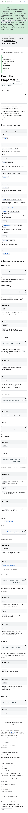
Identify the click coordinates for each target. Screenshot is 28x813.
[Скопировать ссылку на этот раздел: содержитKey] (12, 286)
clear (4, 138)
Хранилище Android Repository (8, 745)
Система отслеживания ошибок (9, 796)
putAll (4, 211)
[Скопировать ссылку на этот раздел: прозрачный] (11, 266)
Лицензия (17, 804)
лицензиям (12, 732)
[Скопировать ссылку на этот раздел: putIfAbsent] (11, 575)
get (4, 162)
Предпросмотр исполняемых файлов (10, 752)
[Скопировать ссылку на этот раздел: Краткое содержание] (22, 125)
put (4, 199)
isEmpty (5, 187)
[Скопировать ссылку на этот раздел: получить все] (12, 394)
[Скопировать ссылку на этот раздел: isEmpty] (8, 423)
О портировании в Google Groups (9, 778)
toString (5, 253)
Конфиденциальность (7, 806)
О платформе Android (6, 801)
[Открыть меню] (2, 2)
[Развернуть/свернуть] (10, 56)
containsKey (6, 148)
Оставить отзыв (19, 806)
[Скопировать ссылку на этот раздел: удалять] (8, 641)
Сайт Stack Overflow (6, 794)
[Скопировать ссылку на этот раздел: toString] (8, 696)
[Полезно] (21, 52)
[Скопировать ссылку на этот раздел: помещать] (10, 454)
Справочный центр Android (8, 784)
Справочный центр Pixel (7, 786)
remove (5, 240)
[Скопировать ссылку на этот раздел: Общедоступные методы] (25, 261)
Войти (24, 1)
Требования (4, 747)
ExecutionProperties (9, 208)
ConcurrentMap (9, 521)
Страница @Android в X (7, 763)
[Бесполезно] (23, 52)
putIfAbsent (6, 225)
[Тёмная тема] (26, 270)
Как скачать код (5, 750)
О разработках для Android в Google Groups (12, 775)
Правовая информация (8, 804)
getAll (4, 177)
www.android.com (5, 789)
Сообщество (17, 801)
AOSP (2, 49)
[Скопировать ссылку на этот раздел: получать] (9, 337)
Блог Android (4, 768)
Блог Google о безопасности (8, 770)
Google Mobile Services (6, 791)
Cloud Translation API (7, 40)
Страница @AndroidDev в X (8, 766)
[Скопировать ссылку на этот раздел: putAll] (6, 526)
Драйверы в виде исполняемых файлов (10, 757)
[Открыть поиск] (17, 2)
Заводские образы (5, 754)
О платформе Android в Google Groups (10, 773)
